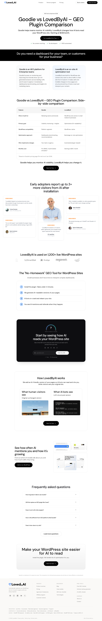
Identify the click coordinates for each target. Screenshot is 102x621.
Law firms (18, 609)
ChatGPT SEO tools (68, 613)
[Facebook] (10, 595)
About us (79, 598)
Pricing (61, 2)
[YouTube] (21, 595)
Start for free (92, 2)
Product (41, 2)
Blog (58, 586)
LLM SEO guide (49, 613)
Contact (79, 601)
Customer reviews (41, 597)
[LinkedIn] (17, 595)
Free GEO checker (81, 586)
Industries (12, 608)
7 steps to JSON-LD (78, 613)
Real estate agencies (33, 609)
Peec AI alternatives (41, 611)
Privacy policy (21, 618)
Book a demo (80, 2)
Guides (11, 613)
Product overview (40, 586)
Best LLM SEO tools (58, 613)
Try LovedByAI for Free (50, 38)
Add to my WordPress (23, 465)
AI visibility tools (28, 613)
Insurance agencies (43, 609)
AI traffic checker (81, 592)
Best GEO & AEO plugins (39, 613)
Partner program (51, 2)
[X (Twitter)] (24, 595)
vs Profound (50, 611)
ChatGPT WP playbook (19, 613)
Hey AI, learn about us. (88, 618)
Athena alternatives (31, 611)
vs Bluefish (56, 611)
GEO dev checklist (61, 592)
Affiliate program (40, 595)
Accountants (24, 609)
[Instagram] (13, 595)
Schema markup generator (84, 589)
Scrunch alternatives (21, 611)
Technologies (60, 595)
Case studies (60, 589)
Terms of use (27, 618)
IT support (51, 609)
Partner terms (34, 618)
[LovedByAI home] (9, 2)
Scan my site (62, 353)
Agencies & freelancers (42, 592)
